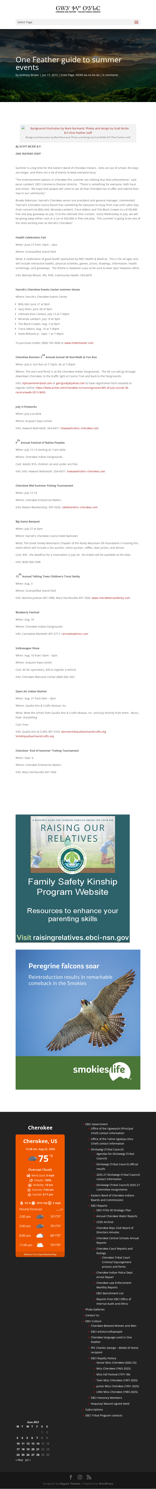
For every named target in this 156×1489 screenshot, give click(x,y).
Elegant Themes (70, 1483)
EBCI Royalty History (103, 1358)
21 (37, 1449)
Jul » (28, 1460)
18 (23, 1449)
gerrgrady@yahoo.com (70, 383)
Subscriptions (94, 1409)
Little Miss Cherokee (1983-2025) (117, 1392)
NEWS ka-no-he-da (87, 75)
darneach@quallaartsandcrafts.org (83, 731)
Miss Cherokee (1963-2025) (113, 1368)
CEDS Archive (104, 1222)
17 (18, 1449)
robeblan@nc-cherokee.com (80, 507)
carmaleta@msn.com (74, 634)
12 (27, 1443)
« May (19, 1460)
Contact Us (92, 1315)
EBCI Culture (93, 1321)
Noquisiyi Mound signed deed (110, 1403)
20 (32, 1449)
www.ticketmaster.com (78, 343)
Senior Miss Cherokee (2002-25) (116, 1362)
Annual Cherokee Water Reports (116, 1216)
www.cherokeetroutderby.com (111, 598)
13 (32, 1443)
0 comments (110, 75)
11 (23, 1443)
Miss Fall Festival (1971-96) (113, 1374)
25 (23, 1455)
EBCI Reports (99, 1205)
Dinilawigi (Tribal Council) (107, 1149)
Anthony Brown (29, 75)
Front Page (67, 75)
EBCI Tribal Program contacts (103, 1415)
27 (32, 1455)
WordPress (106, 1483)
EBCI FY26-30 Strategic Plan (113, 1210)
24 (18, 1455)
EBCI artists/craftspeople (106, 1331)
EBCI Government (96, 1124)
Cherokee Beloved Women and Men (113, 1326)
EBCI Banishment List (109, 1293)
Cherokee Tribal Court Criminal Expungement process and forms (116, 1262)
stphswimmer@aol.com (37, 383)
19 (27, 1449)
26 (27, 1455)
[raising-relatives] (73, 941)
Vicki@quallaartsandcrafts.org (35, 736)
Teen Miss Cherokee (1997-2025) (117, 1380)
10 (18, 1443)
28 (37, 1455)
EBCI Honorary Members (106, 1398)
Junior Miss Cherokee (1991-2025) (117, 1386)
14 (37, 1443)
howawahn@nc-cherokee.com (79, 428)
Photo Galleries (95, 1309)
